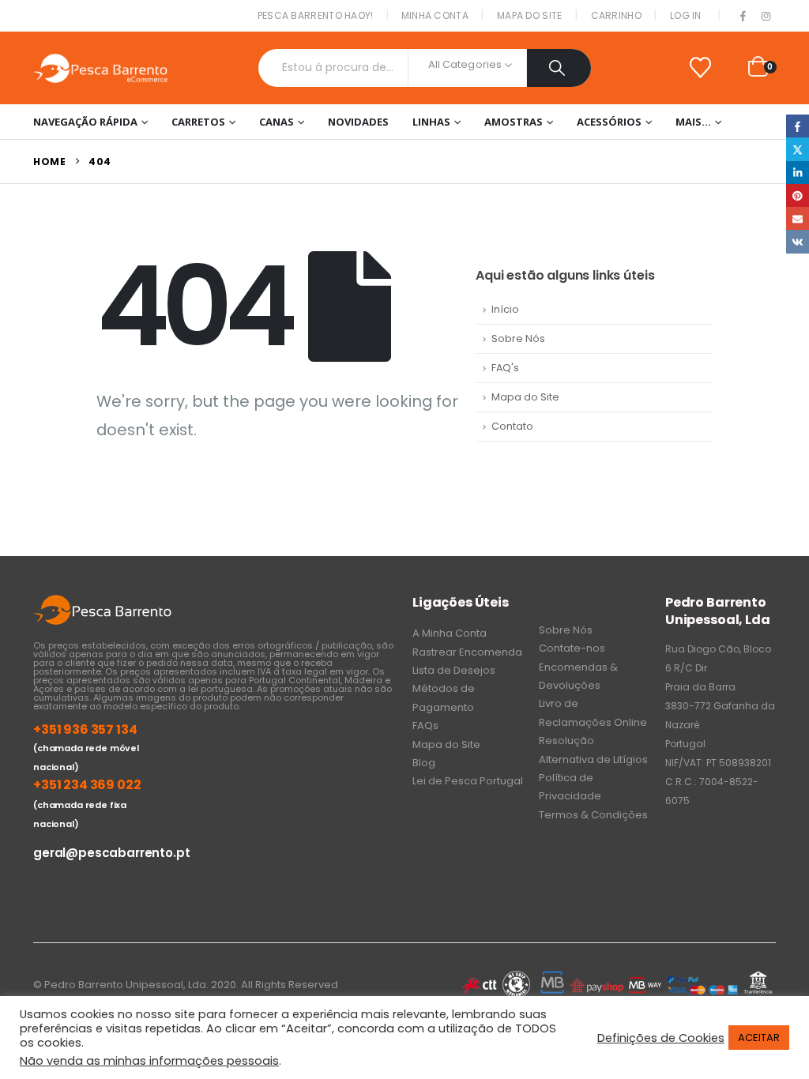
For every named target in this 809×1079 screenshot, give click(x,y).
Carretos (198, 122)
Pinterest (797, 195)
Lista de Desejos (453, 670)
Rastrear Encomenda (467, 652)
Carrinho (616, 15)
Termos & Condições (593, 814)
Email (797, 218)
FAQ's (505, 367)
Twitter (797, 148)
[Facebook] (743, 16)
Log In (686, 15)
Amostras (513, 122)
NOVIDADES (358, 122)
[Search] (559, 68)
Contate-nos (572, 648)
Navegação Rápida (85, 122)
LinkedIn (797, 172)
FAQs (425, 725)
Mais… (693, 122)
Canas (276, 122)
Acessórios (609, 122)
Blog (423, 762)
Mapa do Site (530, 15)
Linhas (431, 122)
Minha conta (434, 15)
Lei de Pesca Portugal (467, 780)
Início (505, 309)
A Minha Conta (449, 633)
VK (797, 241)
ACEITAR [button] (759, 1037)
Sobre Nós (518, 338)
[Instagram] (765, 16)
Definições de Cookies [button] (660, 1038)
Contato (512, 426)
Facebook (797, 126)
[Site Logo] (100, 68)
